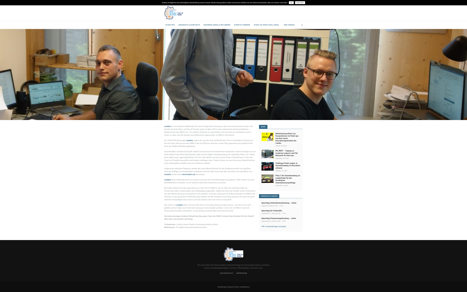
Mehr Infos (300, 3)
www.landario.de (188, 174)
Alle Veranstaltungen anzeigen (273, 226)
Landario (189, 140)
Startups (170, 25)
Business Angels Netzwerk (217, 25)
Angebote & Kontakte (189, 25)
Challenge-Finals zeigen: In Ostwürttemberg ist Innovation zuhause (287, 165)
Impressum (241, 273)
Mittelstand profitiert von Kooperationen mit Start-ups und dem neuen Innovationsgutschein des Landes (286, 138)
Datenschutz (226, 273)
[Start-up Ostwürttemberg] (174, 13)
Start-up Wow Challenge (266, 25)
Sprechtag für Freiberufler (271, 211)
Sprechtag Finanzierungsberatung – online (278, 218)
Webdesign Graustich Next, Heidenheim (234, 287)
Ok (291, 3)
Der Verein (289, 25)
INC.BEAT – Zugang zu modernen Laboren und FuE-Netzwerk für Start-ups (286, 153)
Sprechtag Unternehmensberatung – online (278, 203)
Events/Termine (242, 25)
